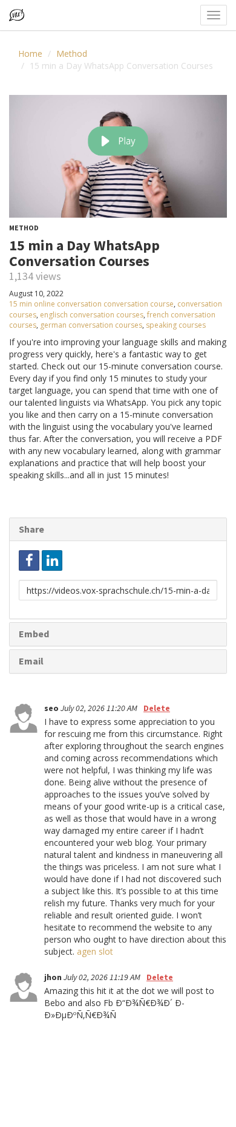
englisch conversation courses (91, 315)
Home (30, 53)
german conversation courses (91, 325)
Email (31, 661)
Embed (34, 634)
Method (71, 53)
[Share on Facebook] (29, 560)
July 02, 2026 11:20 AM (100, 708)
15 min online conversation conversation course (91, 304)
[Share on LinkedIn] (52, 560)
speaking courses (176, 325)
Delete (156, 708)
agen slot (95, 951)
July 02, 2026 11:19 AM (103, 977)
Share (31, 529)
